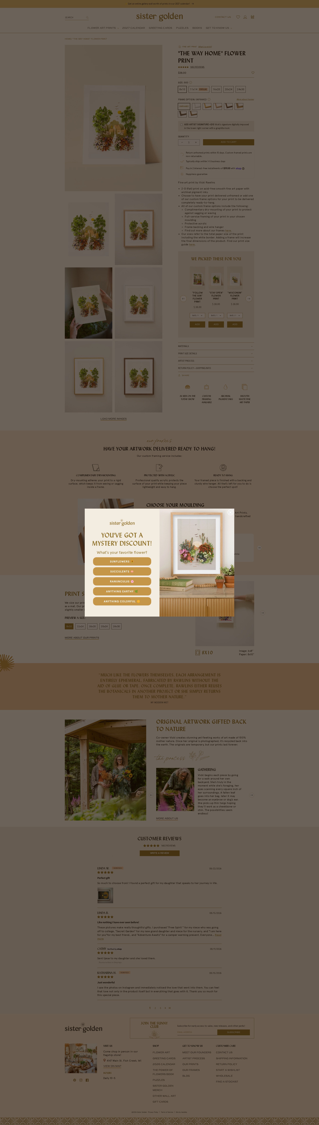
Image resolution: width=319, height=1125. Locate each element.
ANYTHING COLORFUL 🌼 (122, 601)
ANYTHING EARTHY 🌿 (122, 591)
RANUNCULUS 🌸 (122, 581)
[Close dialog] (230, 512)
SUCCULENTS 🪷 (122, 571)
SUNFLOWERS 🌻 (122, 561)
